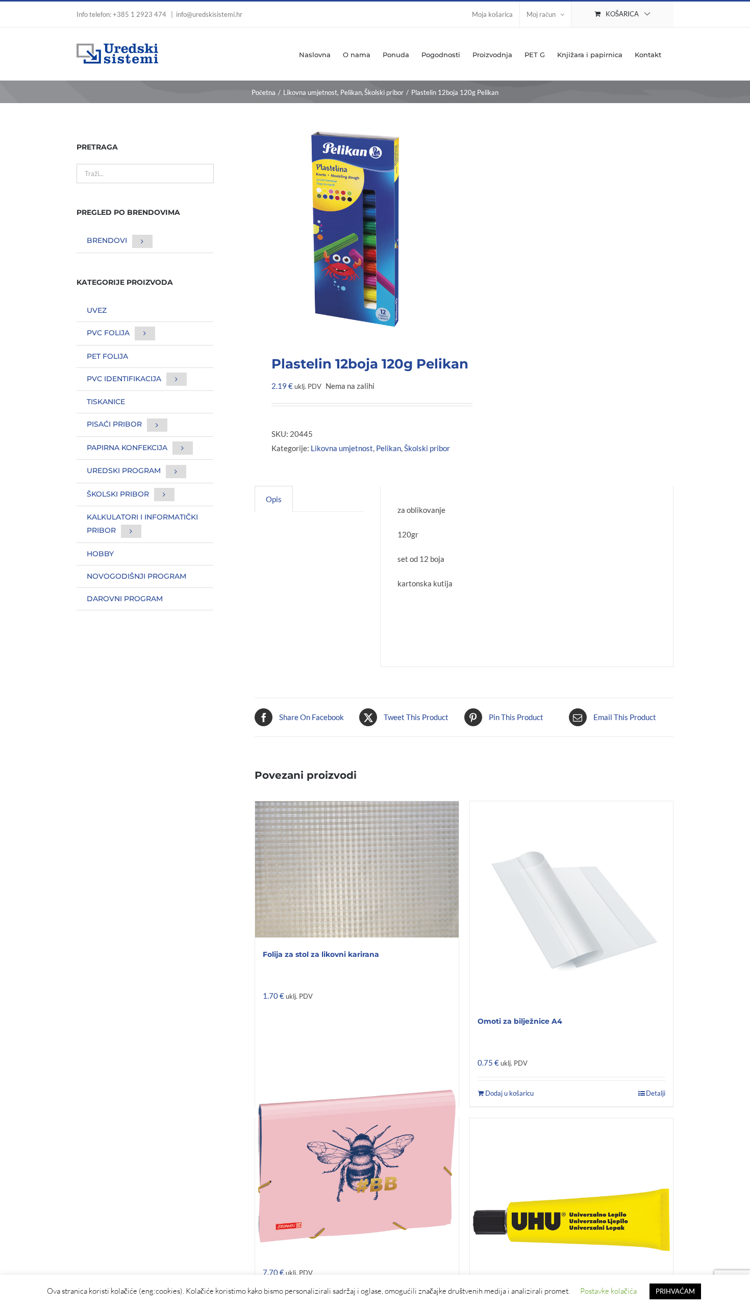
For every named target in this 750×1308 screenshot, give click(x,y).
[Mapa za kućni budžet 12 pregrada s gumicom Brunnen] (356, 1166)
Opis (274, 499)
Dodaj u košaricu (509, 1093)
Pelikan (388, 448)
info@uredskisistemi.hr (209, 14)
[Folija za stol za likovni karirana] (356, 869)
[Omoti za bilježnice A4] (571, 902)
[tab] (274, 499)
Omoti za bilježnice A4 (520, 1021)
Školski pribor (427, 448)
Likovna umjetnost (342, 448)
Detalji (655, 1093)
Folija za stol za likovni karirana (321, 954)
